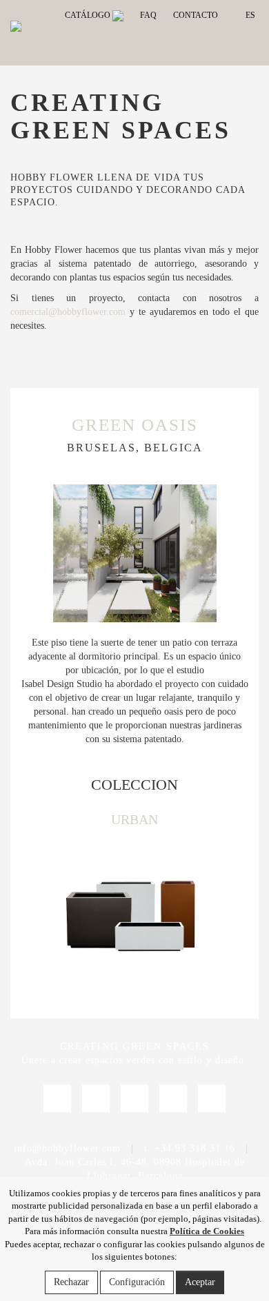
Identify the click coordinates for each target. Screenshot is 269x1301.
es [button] (249, 15)
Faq (148, 15)
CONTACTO (195, 15)
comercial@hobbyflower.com (68, 312)
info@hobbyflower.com (67, 1148)
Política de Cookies (207, 1231)
